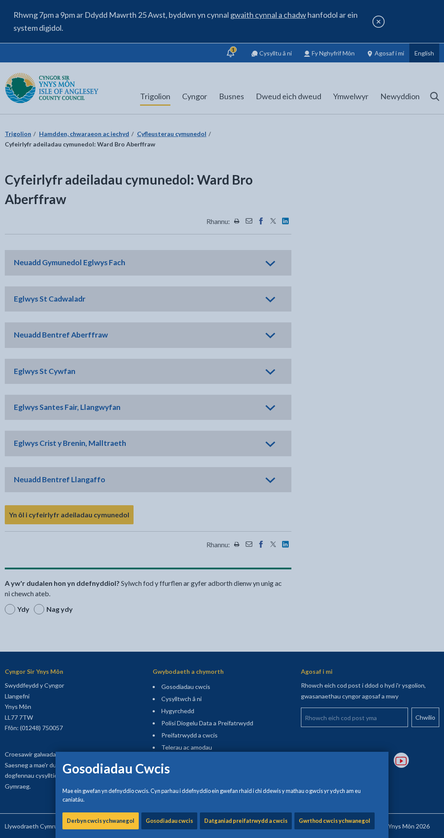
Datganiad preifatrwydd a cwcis (245, 820)
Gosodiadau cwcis (169, 820)
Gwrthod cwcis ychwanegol (334, 820)
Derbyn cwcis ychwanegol (100, 820)
